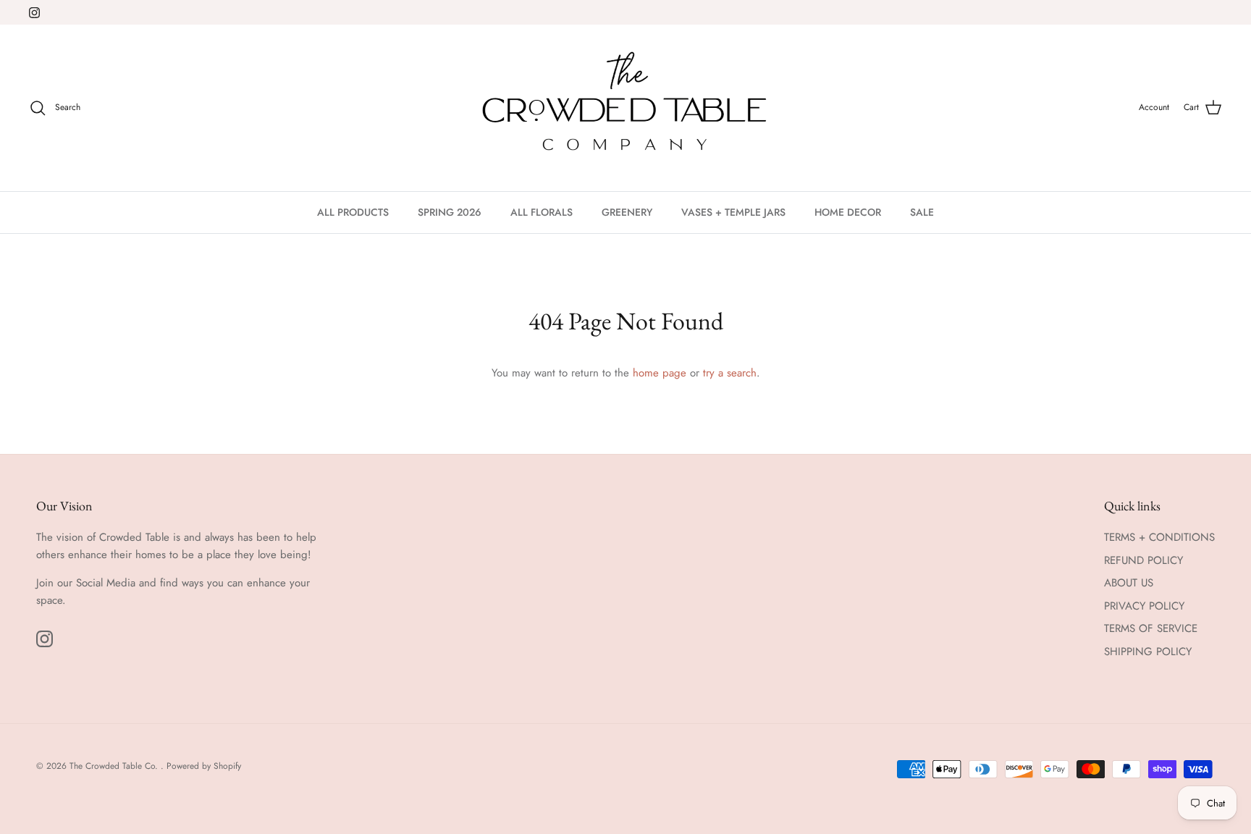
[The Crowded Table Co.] (625, 108)
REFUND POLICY (1143, 560)
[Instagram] (34, 12)
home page (659, 373)
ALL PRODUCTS (353, 212)
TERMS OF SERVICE (1150, 628)
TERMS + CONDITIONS (1159, 537)
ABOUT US (1128, 583)
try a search (730, 373)
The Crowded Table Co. (115, 765)
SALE (922, 212)
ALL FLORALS (541, 212)
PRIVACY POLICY (1144, 606)
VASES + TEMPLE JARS (733, 212)
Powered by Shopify (204, 765)
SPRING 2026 (449, 212)
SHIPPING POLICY (1148, 652)
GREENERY (627, 212)
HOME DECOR (847, 212)
